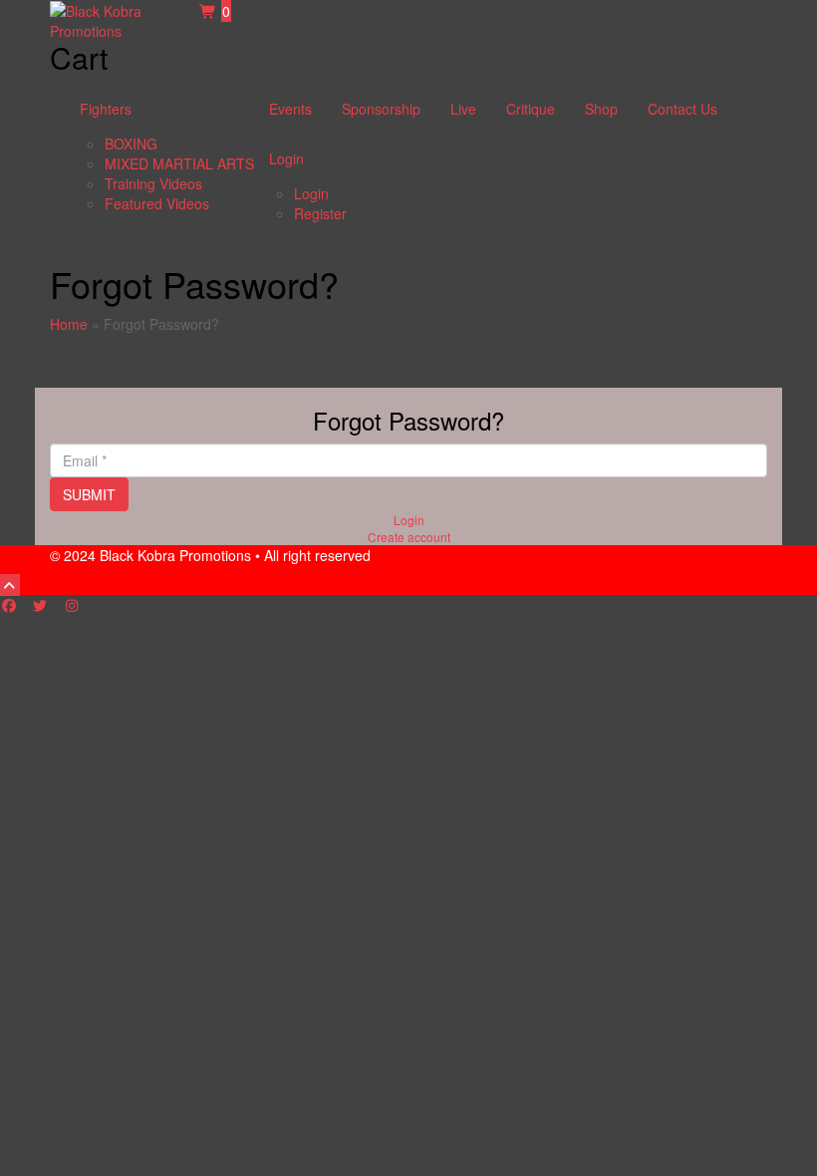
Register (320, 213)
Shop (601, 109)
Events (290, 109)
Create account (409, 536)
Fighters (106, 109)
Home (69, 324)
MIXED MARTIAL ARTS (179, 163)
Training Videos (153, 183)
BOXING (131, 143)
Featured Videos (157, 203)
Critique (530, 109)
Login (286, 158)
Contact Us (682, 109)
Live (463, 109)
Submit (89, 494)
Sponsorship (381, 109)
